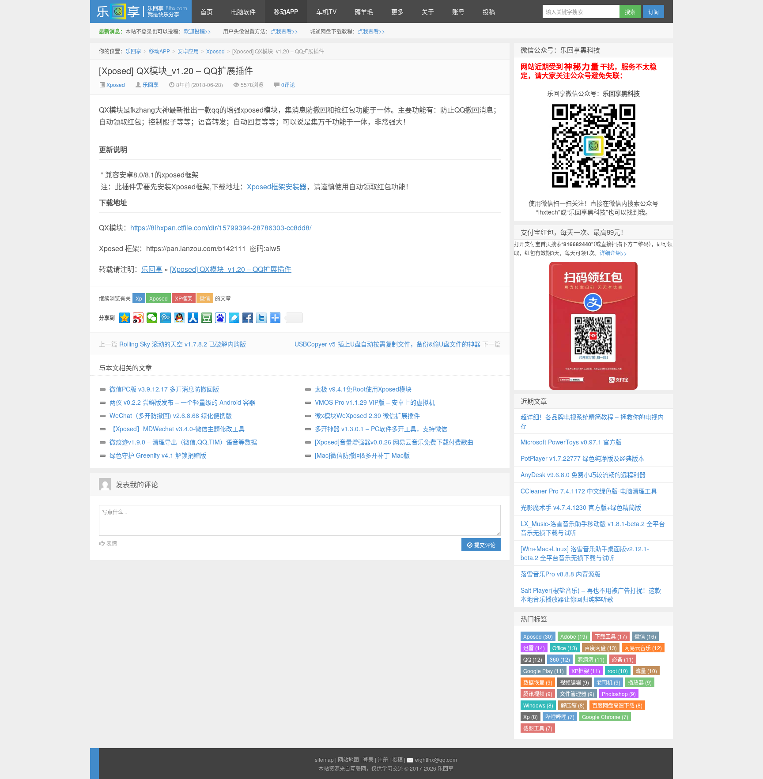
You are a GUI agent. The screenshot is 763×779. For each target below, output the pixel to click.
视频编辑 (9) (574, 682)
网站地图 (348, 759)
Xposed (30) (538, 636)
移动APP (286, 11)
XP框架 (184, 298)
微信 (205, 298)
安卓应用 (188, 51)
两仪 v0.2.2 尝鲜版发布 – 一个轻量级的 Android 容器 (182, 402)
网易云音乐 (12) (643, 647)
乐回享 (141, 11)
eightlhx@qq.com (436, 759)
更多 (397, 11)
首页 (206, 11)
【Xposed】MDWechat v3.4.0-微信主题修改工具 (177, 428)
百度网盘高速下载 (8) (617, 705)
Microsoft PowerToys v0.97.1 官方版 (571, 441)
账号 (458, 11)
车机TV (326, 11)
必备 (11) (623, 659)
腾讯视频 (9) (537, 693)
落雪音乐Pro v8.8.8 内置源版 (561, 573)
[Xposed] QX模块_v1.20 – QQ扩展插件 (176, 70)
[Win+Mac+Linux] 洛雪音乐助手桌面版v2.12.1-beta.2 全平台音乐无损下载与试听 (585, 553)
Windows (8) (538, 705)
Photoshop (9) (619, 693)
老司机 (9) (608, 682)
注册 (383, 759)
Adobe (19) (573, 636)
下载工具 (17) (611, 636)
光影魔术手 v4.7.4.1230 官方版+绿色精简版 (581, 507)
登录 (368, 759)
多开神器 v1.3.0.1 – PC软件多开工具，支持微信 (381, 428)
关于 (428, 11)
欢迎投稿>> (197, 31)
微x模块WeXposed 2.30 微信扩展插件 (367, 415)
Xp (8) (530, 716)
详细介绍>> (613, 252)
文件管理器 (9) (577, 693)
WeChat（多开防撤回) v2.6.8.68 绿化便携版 (171, 415)
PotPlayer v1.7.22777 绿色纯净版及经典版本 (582, 458)
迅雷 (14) (534, 647)
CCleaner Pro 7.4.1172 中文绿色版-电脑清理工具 (589, 490)
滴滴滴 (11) (591, 659)
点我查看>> (284, 31)
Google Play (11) (543, 670)
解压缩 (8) (573, 705)
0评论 (288, 84)
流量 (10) (646, 670)
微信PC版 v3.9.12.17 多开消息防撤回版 (164, 388)
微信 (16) (645, 636)
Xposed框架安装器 (276, 186)
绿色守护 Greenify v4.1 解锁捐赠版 (158, 455)
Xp (139, 298)
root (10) (618, 670)
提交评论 (484, 545)
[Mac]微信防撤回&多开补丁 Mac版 (362, 455)
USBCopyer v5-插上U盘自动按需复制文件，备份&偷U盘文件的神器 (387, 343)
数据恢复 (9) (537, 682)
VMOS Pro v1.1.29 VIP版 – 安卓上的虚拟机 (375, 402)
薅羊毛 (364, 11)
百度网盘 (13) (601, 647)
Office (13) (564, 647)
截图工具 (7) (537, 728)
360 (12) (560, 659)
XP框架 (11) (585, 670)
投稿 (489, 11)
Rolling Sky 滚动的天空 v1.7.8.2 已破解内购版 (182, 343)
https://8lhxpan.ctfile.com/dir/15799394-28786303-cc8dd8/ (220, 227)
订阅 (653, 11)
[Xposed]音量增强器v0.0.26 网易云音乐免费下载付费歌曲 (394, 441)
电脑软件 (243, 11)
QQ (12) (532, 659)
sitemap (324, 759)
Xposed (215, 51)
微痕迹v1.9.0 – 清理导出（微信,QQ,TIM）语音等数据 (183, 441)
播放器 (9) (640, 682)
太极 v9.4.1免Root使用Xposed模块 (363, 388)
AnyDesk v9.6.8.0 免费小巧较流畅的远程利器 (583, 474)
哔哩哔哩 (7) (559, 716)
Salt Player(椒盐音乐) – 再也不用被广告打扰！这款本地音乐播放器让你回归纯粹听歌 (591, 594)
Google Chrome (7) (605, 716)
